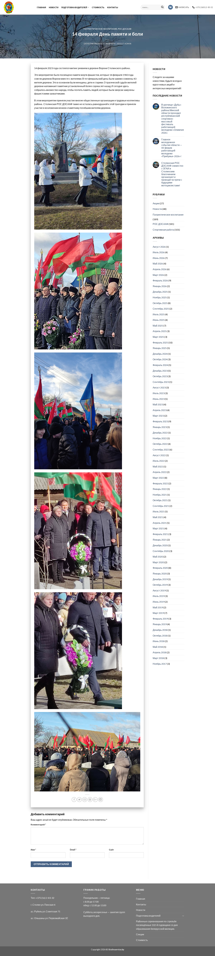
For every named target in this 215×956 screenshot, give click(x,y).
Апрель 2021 (159, 522)
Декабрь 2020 (160, 545)
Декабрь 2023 (160, 370)
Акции (156, 203)
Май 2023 (158, 404)
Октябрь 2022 (160, 443)
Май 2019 (158, 607)
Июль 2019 (158, 596)
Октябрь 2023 (160, 376)
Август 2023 (159, 387)
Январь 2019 (160, 624)
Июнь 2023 (158, 398)
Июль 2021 (158, 511)
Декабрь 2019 (160, 579)
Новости (54, 7)
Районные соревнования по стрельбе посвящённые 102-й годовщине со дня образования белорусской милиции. (157, 925)
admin (127, 43)
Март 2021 (158, 528)
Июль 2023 (158, 393)
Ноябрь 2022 (160, 438)
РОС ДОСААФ (124, 29)
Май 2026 (158, 263)
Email (73, 849)
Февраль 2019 (160, 618)
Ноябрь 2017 (160, 663)
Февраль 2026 (160, 280)
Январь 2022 (160, 489)
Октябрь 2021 (160, 500)
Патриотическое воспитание (100, 29)
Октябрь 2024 (160, 359)
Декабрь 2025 (160, 291)
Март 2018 (158, 658)
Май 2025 (158, 325)
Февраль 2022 (160, 483)
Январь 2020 (160, 573)
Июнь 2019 (158, 601)
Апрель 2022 (159, 472)
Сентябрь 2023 (161, 382)
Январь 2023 (160, 427)
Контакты (112, 7)
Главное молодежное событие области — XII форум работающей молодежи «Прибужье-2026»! (171, 148)
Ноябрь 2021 (160, 494)
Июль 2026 (158, 252)
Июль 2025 (158, 314)
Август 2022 (159, 455)
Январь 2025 (160, 348)
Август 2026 (159, 246)
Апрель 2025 (159, 331)
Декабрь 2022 (160, 432)
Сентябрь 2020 (161, 551)
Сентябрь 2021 (161, 506)
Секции (140, 934)
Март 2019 (158, 613)
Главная (41, 7)
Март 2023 (158, 415)
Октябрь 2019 (160, 584)
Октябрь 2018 (160, 635)
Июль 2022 (158, 460)
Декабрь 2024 (160, 353)
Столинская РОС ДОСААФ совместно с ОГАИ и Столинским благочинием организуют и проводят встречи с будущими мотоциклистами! (172, 174)
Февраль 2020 (160, 567)
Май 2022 (158, 466)
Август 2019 (159, 590)
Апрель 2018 (159, 652)
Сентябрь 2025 (161, 308)
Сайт (111, 849)
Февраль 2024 (160, 365)
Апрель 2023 (159, 410)
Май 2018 (158, 646)
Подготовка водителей (74, 7)
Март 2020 (158, 562)
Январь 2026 (160, 286)
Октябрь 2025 (160, 303)
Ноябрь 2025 (160, 297)
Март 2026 (158, 274)
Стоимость (98, 7)
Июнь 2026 (158, 258)
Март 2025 (158, 336)
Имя (33, 849)
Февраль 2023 (160, 421)
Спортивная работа (163, 229)
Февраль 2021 (160, 534)
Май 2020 (158, 556)
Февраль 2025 (160, 342)
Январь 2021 (160, 539)
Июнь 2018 (158, 641)
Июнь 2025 (158, 319)
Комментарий (38, 824)
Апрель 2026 (159, 269)
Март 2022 (158, 477)
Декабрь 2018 (160, 629)
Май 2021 (158, 517)
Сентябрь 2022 (161, 449)
